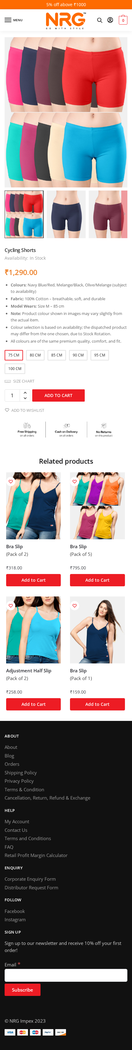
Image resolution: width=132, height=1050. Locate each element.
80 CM (35, 355)
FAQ (9, 847)
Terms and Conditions (28, 838)
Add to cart (58, 395)
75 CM (13, 355)
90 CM (78, 355)
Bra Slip (14, 546)
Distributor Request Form (31, 887)
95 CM (99, 355)
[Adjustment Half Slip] (33, 629)
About (11, 747)
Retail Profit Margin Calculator (36, 855)
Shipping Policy (21, 772)
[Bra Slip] (33, 505)
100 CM (14, 368)
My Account (17, 821)
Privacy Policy (19, 781)
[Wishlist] (10, 481)
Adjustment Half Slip (28, 671)
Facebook (15, 911)
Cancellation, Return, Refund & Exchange (47, 798)
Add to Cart (33, 580)
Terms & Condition (24, 789)
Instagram (15, 919)
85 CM (56, 355)
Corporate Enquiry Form (30, 879)
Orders (12, 764)
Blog (9, 756)
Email (13, 965)
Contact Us (16, 830)
